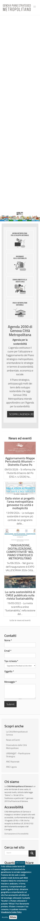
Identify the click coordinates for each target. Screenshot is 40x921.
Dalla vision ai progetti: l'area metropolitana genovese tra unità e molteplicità (20, 503)
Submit (10, 704)
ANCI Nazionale (12, 761)
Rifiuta (13, 917)
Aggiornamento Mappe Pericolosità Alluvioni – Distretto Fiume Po (20, 461)
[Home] (16, 7)
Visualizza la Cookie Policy (11, 912)
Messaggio (10, 681)
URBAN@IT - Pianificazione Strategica (18, 755)
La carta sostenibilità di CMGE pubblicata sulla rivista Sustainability (20, 595)
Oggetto (9, 671)
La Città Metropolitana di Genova (17, 733)
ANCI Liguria (11, 766)
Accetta (5, 917)
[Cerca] (32, 853)
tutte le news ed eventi (20, 620)
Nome (8, 640)
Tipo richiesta (11, 661)
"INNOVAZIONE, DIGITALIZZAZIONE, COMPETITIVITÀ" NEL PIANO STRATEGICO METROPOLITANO (20, 551)
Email (7, 650)
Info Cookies (20, 863)
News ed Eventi (13, 739)
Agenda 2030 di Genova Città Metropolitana (20, 330)
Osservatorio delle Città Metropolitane (16, 747)
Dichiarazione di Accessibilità (16, 833)
